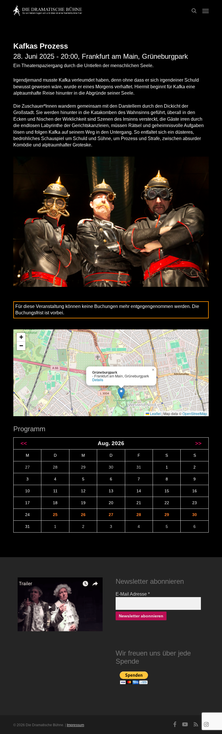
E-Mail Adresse (133, 594)
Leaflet (155, 413)
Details (97, 379)
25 (55, 514)
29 (166, 514)
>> (198, 443)
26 (83, 514)
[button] (205, 11)
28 (138, 514)
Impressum (75, 725)
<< (24, 443)
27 (111, 514)
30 (194, 514)
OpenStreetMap (194, 413)
